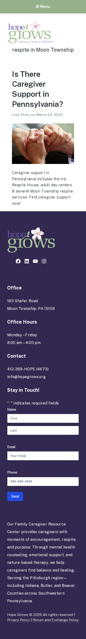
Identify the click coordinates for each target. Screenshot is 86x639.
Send (15, 496)
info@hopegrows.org (26, 376)
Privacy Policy (18, 620)
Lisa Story (21, 115)
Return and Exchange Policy (56, 620)
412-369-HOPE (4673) (28, 369)
